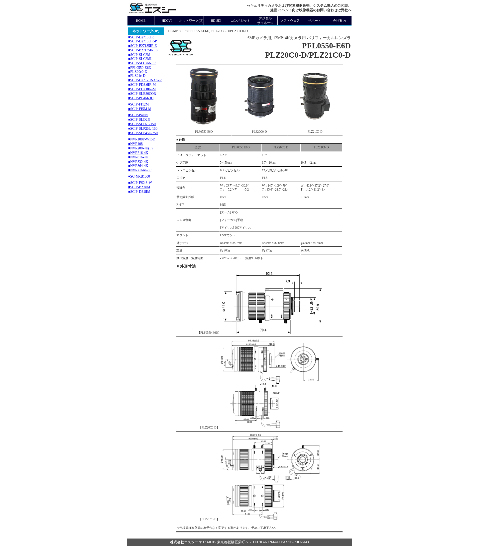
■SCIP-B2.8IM (139, 187)
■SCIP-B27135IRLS (143, 50)
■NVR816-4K (138, 157)
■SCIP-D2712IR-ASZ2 (145, 80)
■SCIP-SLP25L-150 (142, 128)
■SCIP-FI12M (138, 104)
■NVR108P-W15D (141, 139)
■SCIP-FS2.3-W (140, 183)
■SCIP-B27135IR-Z (142, 46)
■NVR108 (135, 144)
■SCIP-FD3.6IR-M (142, 85)
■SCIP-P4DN (138, 115)
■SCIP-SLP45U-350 (143, 133)
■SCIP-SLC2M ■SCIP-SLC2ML (140, 57)
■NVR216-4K (138, 153)
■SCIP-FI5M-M (139, 109)
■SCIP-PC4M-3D (140, 98)
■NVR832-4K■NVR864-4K (138, 164)
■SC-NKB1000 (139, 176)
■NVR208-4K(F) (140, 148)
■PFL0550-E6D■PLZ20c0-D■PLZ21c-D (139, 72)
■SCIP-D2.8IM (139, 192)
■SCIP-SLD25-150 (142, 124)
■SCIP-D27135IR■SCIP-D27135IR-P (142, 39)
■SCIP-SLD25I (139, 119)
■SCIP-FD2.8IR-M (142, 89)
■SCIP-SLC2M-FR (142, 63)
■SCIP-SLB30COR (142, 94)
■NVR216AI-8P (139, 170)
